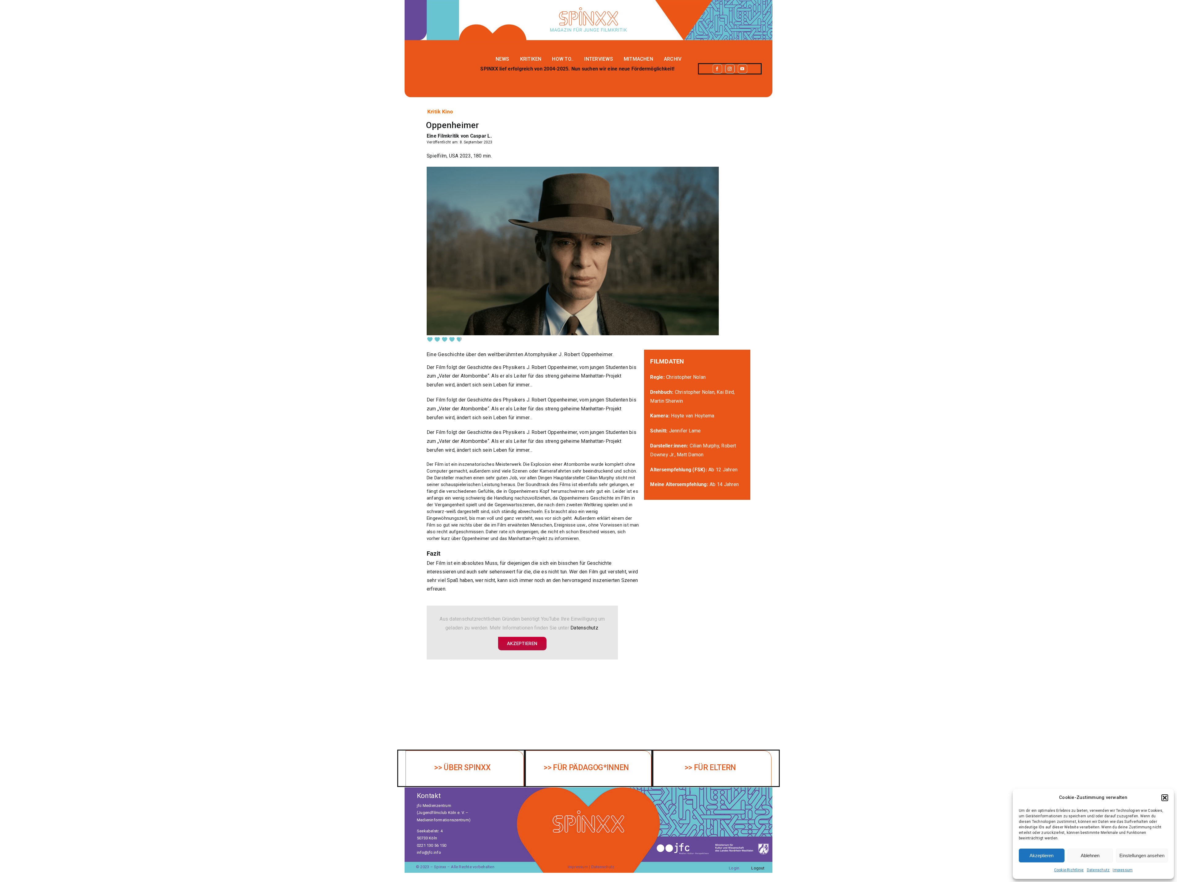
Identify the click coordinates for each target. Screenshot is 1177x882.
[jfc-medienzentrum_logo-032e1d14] (682, 844)
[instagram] (730, 69)
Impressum (1123, 870)
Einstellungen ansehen (1141, 855)
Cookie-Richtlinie (1069, 870)
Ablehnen (1090, 855)
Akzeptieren (1041, 855)
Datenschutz (1098, 870)
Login (734, 868)
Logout (757, 868)
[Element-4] (588, 10)
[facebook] (717, 69)
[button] (1165, 798)
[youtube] (742, 69)
